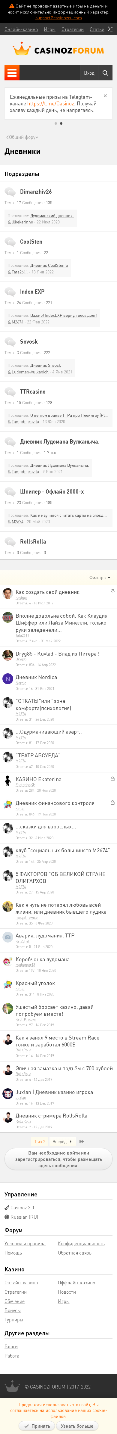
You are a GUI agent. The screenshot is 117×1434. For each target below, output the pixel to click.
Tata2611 (20, 271)
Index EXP (32, 291)
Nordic (21, 683)
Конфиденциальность (81, 1243)
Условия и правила (25, 1243)
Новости (67, 1292)
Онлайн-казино (21, 1282)
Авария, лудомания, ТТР (45, 935)
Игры (64, 1301)
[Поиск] (105, 72)
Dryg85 (21, 659)
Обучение (14, 1301)
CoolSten (31, 241)
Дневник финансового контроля (55, 802)
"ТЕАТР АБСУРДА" (38, 755)
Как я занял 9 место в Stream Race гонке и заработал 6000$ (58, 1041)
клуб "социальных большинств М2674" (63, 849)
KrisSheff (23, 941)
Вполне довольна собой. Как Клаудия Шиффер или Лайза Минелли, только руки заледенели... (61, 622)
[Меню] (12, 72)
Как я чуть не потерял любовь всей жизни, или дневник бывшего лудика (61, 908)
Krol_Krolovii (26, 1019)
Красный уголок (35, 982)
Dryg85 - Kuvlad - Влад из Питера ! (58, 653)
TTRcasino (33, 391)
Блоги (11, 1346)
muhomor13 (25, 964)
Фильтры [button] (97, 577)
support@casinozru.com (58, 17)
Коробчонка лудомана (43, 958)
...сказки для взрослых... (46, 826)
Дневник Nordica (36, 676)
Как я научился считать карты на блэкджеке (71, 515)
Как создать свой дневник (48, 591)
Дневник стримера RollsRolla (51, 1115)
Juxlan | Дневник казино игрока (54, 1091)
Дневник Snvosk (45, 365)
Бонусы (12, 1310)
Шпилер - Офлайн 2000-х (52, 491)
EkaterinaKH (25, 784)
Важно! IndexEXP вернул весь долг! (63, 315)
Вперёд (60, 1141)
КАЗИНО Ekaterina (39, 778)
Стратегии (15, 1292)
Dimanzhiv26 (36, 191)
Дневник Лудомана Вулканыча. (60, 441)
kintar (20, 808)
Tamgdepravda (25, 421)
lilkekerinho (22, 221)
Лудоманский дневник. (52, 215)
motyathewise (27, 917)
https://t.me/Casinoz (50, 103)
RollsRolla (33, 541)
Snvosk (29, 341)
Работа (11, 1355)
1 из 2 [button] (39, 1141)
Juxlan (21, 1097)
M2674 (17, 321)
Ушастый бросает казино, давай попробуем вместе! (55, 1010)
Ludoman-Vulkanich (30, 371)
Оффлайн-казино (76, 1282)
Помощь (13, 1252)
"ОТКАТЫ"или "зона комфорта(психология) (43, 704)
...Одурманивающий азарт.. (49, 731)
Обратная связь (75, 1252)
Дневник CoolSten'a (49, 265)
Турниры (13, 1319)
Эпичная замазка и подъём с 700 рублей (64, 1068)
